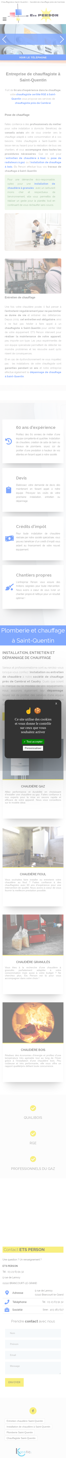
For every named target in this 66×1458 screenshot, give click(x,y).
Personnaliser (33, 748)
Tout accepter (34, 741)
